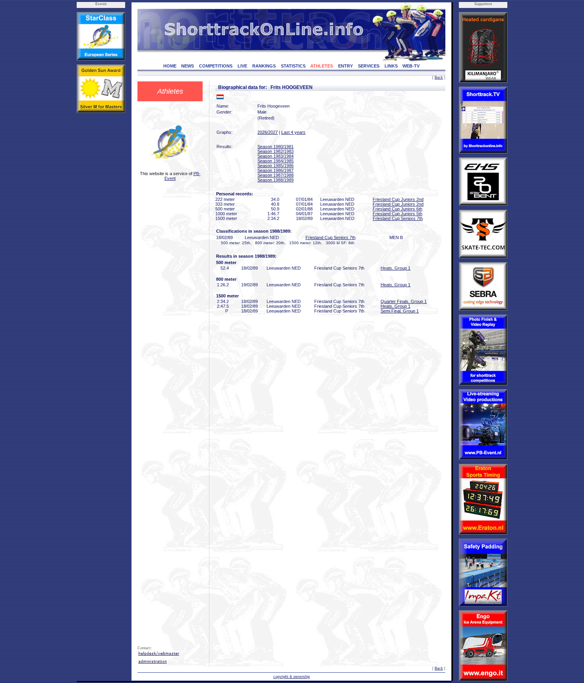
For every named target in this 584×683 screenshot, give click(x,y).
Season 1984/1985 (275, 160)
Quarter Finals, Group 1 (404, 301)
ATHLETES (321, 66)
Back (439, 77)
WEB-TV (411, 66)
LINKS (391, 66)
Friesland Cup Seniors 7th (398, 218)
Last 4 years (293, 132)
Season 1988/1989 (275, 180)
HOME (169, 66)
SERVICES (368, 66)
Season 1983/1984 (275, 156)
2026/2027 (267, 132)
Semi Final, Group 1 (400, 311)
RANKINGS (264, 66)
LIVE (242, 66)
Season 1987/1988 (275, 175)
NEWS (187, 66)
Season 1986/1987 (275, 170)
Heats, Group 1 (395, 268)
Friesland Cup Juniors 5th (397, 213)
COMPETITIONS (215, 66)
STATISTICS (293, 66)
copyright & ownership (291, 677)
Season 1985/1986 (275, 165)
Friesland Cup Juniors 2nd (398, 199)
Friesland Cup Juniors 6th (397, 208)
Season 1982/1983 (275, 151)
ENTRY (345, 66)
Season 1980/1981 (275, 146)
